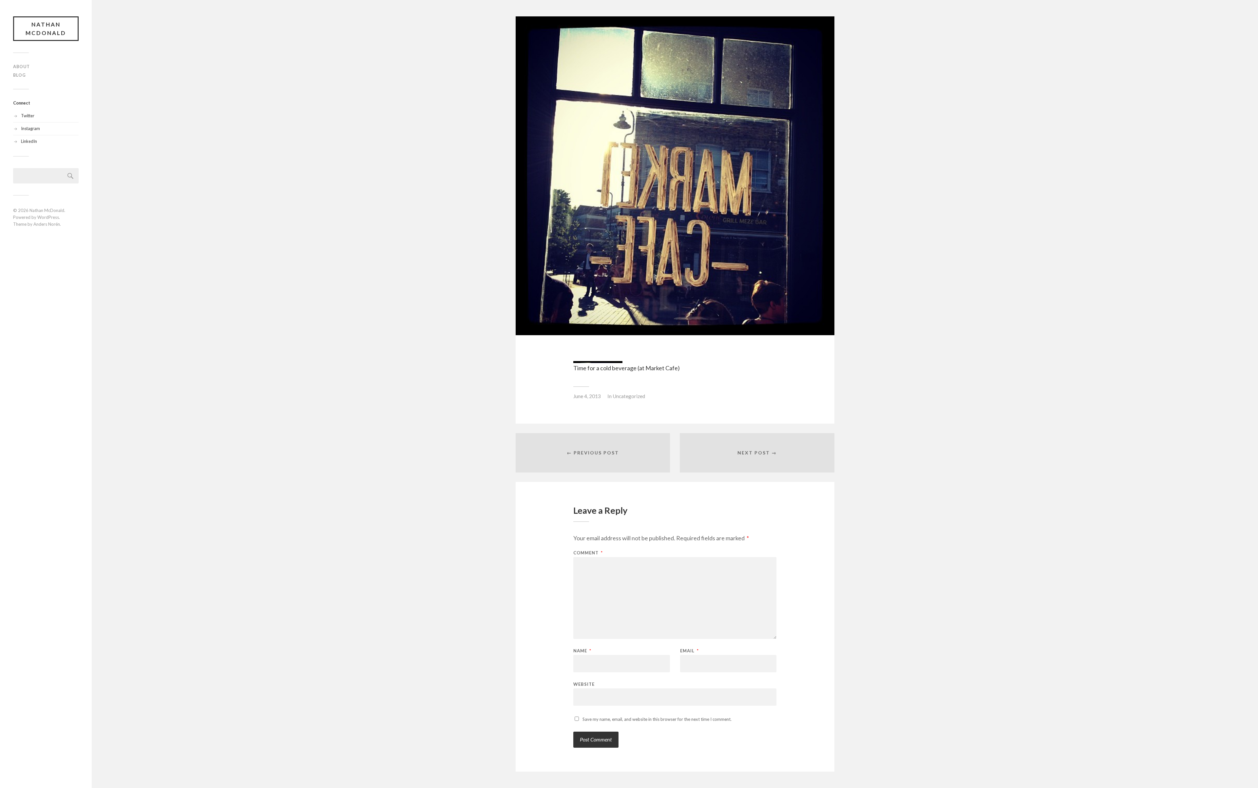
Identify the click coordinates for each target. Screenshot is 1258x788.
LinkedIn (29, 141)
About (21, 66)
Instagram (30, 128)
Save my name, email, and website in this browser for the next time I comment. (657, 719)
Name (582, 651)
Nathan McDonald (46, 28)
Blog (19, 75)
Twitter (27, 115)
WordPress (48, 217)
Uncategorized (629, 396)
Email (689, 651)
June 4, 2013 (587, 396)
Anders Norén (46, 224)
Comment (588, 553)
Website (584, 684)
